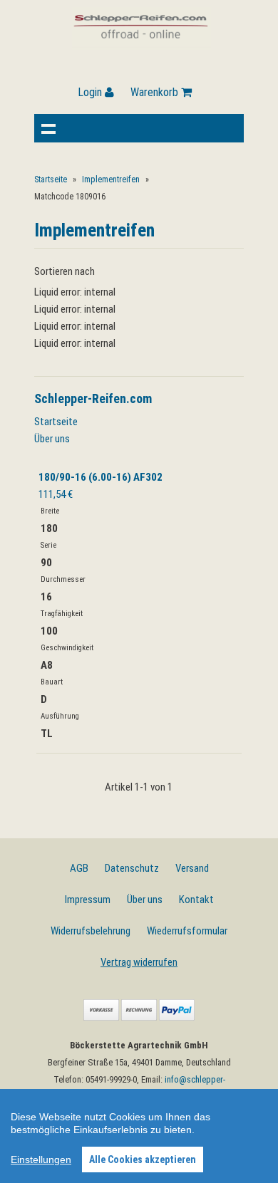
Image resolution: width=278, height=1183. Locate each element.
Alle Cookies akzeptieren (142, 1159)
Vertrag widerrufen (139, 962)
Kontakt (196, 899)
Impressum (87, 899)
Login (91, 92)
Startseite (50, 179)
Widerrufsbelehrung (90, 930)
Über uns (52, 438)
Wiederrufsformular (187, 930)
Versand (192, 868)
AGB (79, 868)
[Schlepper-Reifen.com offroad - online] (141, 46)
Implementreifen (111, 179)
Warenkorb (155, 92)
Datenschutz (132, 868)
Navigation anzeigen (48, 128)
